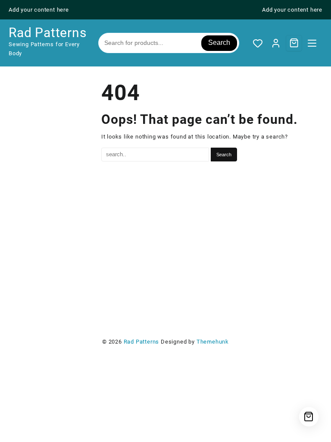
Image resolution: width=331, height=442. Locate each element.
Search (219, 42)
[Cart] (294, 42)
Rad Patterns (48, 32)
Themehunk (213, 341)
